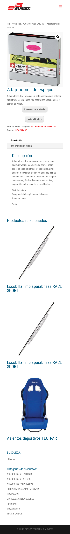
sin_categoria (13, 508)
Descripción (16, 140)
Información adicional (21, 145)
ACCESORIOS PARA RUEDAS (20, 484)
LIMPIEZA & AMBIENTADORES (20, 499)
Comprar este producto (34, 109)
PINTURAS (12, 504)
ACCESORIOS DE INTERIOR (19, 479)
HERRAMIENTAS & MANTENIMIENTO (23, 489)
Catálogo (17, 24)
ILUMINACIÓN (13, 494)
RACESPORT (21, 130)
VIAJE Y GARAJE (14, 513)
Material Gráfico (35, 119)
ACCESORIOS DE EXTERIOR (34, 24)
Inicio (9, 24)
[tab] (35, 140)
